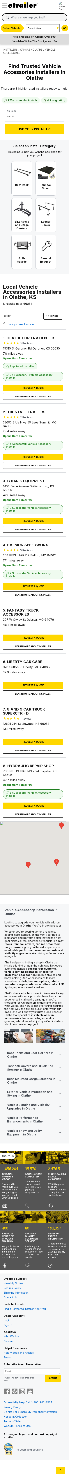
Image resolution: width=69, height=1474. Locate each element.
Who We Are (11, 1336)
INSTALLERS (10, 49)
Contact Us (10, 1297)
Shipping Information (16, 1292)
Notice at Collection (15, 1416)
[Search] (7, 17)
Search (54, 316)
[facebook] (7, 1392)
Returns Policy (12, 1288)
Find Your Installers (34, 129)
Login (7, 1320)
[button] (28, 865)
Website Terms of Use (17, 1425)
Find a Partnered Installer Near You (25, 1308)
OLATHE (38, 49)
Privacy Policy (12, 1407)
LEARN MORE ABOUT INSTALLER (33, 396)
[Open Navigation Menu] (4, 4)
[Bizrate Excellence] (8, 1449)
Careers (8, 1341)
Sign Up (8, 1325)
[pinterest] (14, 1392)
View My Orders (13, 1283)
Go (64, 28)
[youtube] (30, 1392)
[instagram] (22, 1392)
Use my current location (21, 324)
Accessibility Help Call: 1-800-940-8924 (28, 1402)
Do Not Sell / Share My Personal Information (30, 1411)
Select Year (34, 28)
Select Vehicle (11, 28)
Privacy (7, 1378)
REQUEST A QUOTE (33, 388)
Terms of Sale (12, 1421)
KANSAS (25, 49)
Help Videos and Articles (19, 1352)
